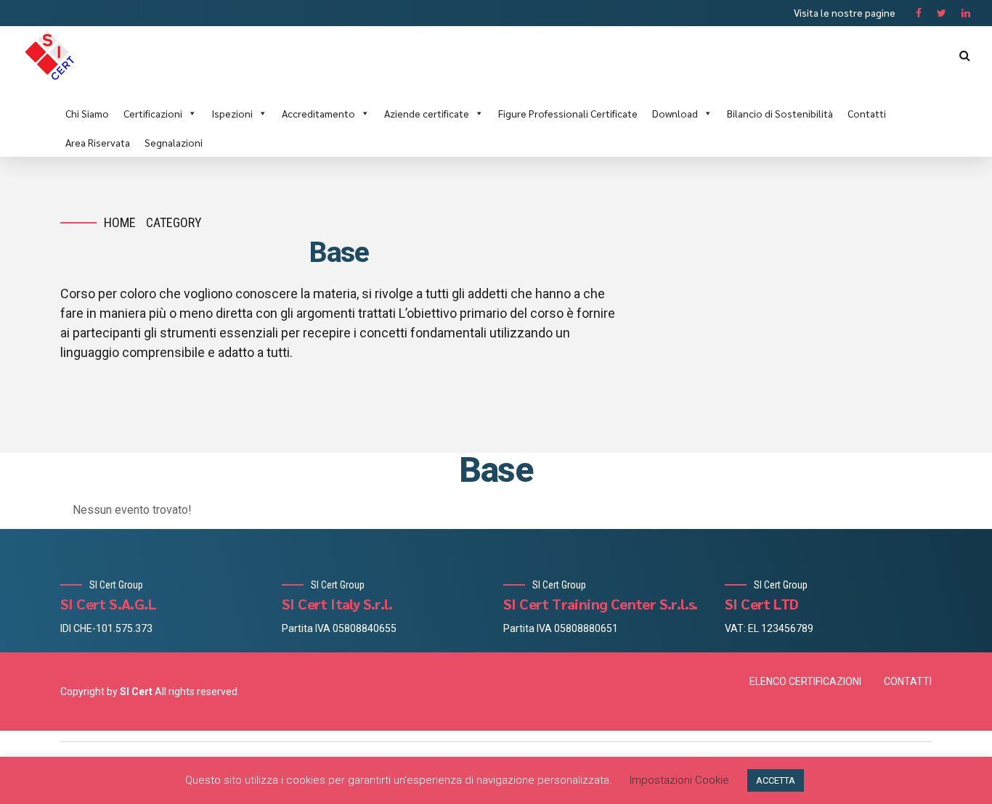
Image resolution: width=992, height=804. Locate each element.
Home (120, 222)
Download (675, 113)
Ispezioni (232, 113)
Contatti (866, 113)
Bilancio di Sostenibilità (780, 113)
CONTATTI (908, 681)
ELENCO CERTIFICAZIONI (805, 681)
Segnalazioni (174, 142)
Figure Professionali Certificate (568, 113)
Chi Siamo (87, 113)
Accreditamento (318, 113)
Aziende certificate (426, 113)
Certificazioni (152, 113)
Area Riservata (97, 142)
